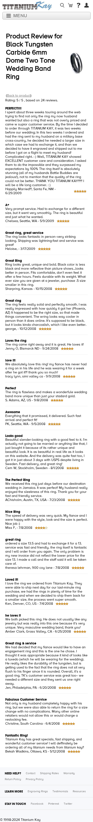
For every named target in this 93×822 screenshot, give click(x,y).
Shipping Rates (49, 773)
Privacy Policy (34, 779)
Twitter (68, 803)
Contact (30, 773)
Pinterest (53, 803)
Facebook (37, 803)
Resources (79, 791)
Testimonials (60, 791)
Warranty (69, 773)
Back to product (19, 95)
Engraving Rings (38, 791)
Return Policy (13, 779)
